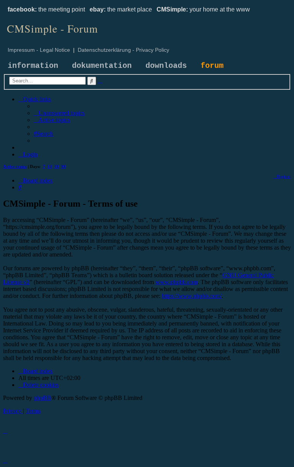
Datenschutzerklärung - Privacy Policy (123, 50)
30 (56, 166)
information (33, 65)
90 (63, 166)
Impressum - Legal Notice (39, 50)
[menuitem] (59, 113)
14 (49, 166)
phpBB (42, 398)
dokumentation (102, 65)
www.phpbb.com (176, 282)
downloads (166, 65)
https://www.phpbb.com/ (192, 296)
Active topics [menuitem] (15, 166)
